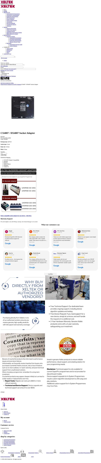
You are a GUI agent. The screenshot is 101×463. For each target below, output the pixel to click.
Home (2, 84)
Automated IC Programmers (13, 13)
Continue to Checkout (10, 76)
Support (5, 27)
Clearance (9, 26)
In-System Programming (15, 39)
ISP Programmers (11, 17)
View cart (3, 76)
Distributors (9, 50)
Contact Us (6, 414)
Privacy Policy (7, 413)
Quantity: (3, 152)
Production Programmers (12, 16)
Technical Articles (11, 36)
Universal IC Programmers (13, 15)
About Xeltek (10, 48)
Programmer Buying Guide (15, 44)
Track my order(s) (5, 64)
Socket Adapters (10, 19)
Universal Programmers (9, 441)
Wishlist (5, 432)
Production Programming (15, 40)
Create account (7, 422)
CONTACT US (7, 54)
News (8, 52)
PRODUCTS (7, 12)
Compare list (6, 433)
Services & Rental (11, 23)
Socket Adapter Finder (12, 20)
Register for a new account (7, 70)
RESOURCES (7, 35)
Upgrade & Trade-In (11, 24)
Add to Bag (3, 154)
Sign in (2, 66)
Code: (2, 139)
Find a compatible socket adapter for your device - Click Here (16, 215)
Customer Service (11, 31)
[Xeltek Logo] (7, 4)
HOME (5, 11)
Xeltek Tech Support (11, 30)
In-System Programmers (9, 442)
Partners (8, 51)
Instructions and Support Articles (14, 32)
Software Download (11, 28)
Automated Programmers (9, 439)
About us (6, 411)
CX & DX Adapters (16, 84)
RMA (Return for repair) (12, 34)
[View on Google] (6, 231)
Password (3, 69)
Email (2, 67)
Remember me (5, 73)
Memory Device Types (14, 42)
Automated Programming (15, 38)
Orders (5, 60)
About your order (8, 430)
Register (6, 66)
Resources (9, 43)
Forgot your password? (10, 69)
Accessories (9, 22)
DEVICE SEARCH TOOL (7, 83)
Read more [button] (31, 242)
